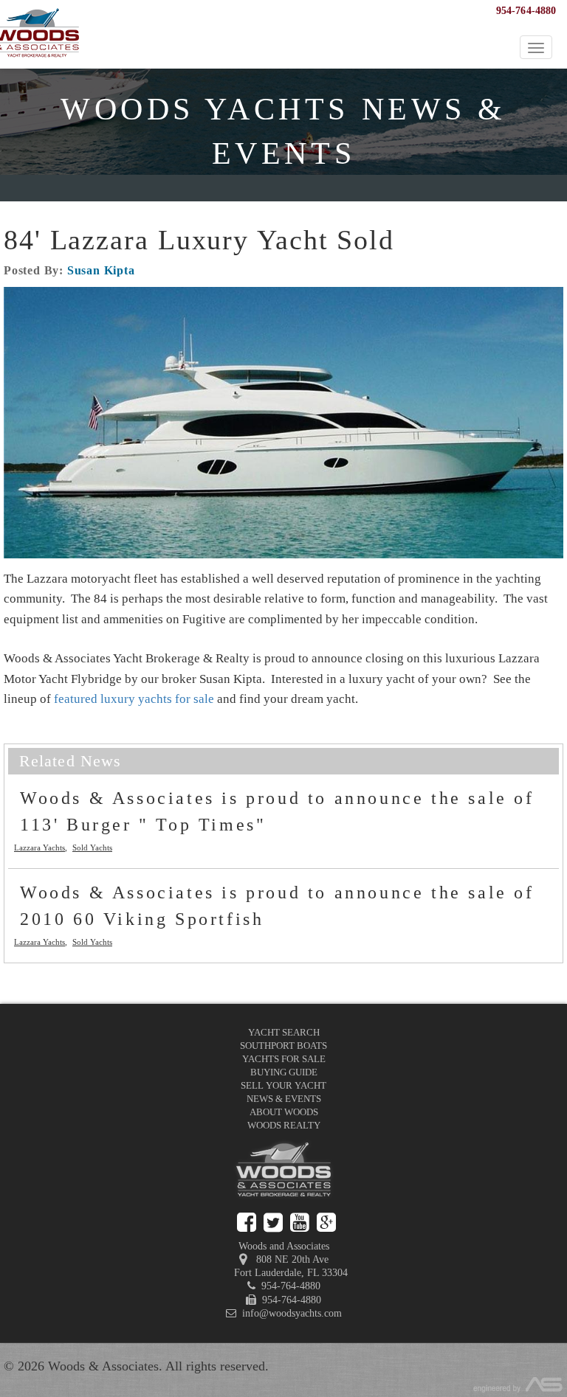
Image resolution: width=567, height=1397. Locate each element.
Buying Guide (283, 1072)
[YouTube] (299, 1222)
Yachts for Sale (284, 1058)
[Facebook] (246, 1222)
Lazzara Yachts (39, 847)
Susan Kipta (101, 270)
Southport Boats (283, 1045)
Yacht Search (284, 1032)
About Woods (284, 1111)
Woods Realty (283, 1125)
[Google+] (326, 1222)
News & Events (284, 1098)
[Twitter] (273, 1222)
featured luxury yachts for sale (134, 699)
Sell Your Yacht (283, 1085)
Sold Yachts (92, 847)
